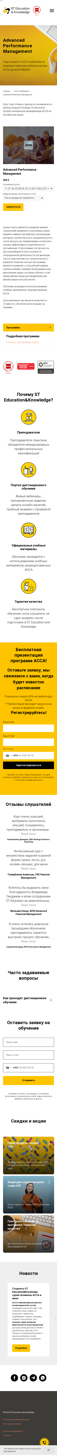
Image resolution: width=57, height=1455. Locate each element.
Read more (28, 1356)
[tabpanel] (28, 861)
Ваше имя (8, 1243)
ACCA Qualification (21, 613)
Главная (6, 613)
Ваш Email (8, 1257)
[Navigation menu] (52, 10)
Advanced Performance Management (17, 617)
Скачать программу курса (22, 864)
